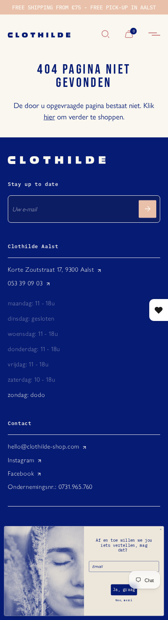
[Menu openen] (154, 34)
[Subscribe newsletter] (147, 209)
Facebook (21, 473)
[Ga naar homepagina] (51, 34)
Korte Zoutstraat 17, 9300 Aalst (51, 269)
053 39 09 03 (25, 283)
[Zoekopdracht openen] (105, 34)
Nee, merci (124, 600)
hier (49, 116)
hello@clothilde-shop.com (43, 446)
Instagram (21, 460)
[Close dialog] (160, 529)
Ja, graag (124, 590)
